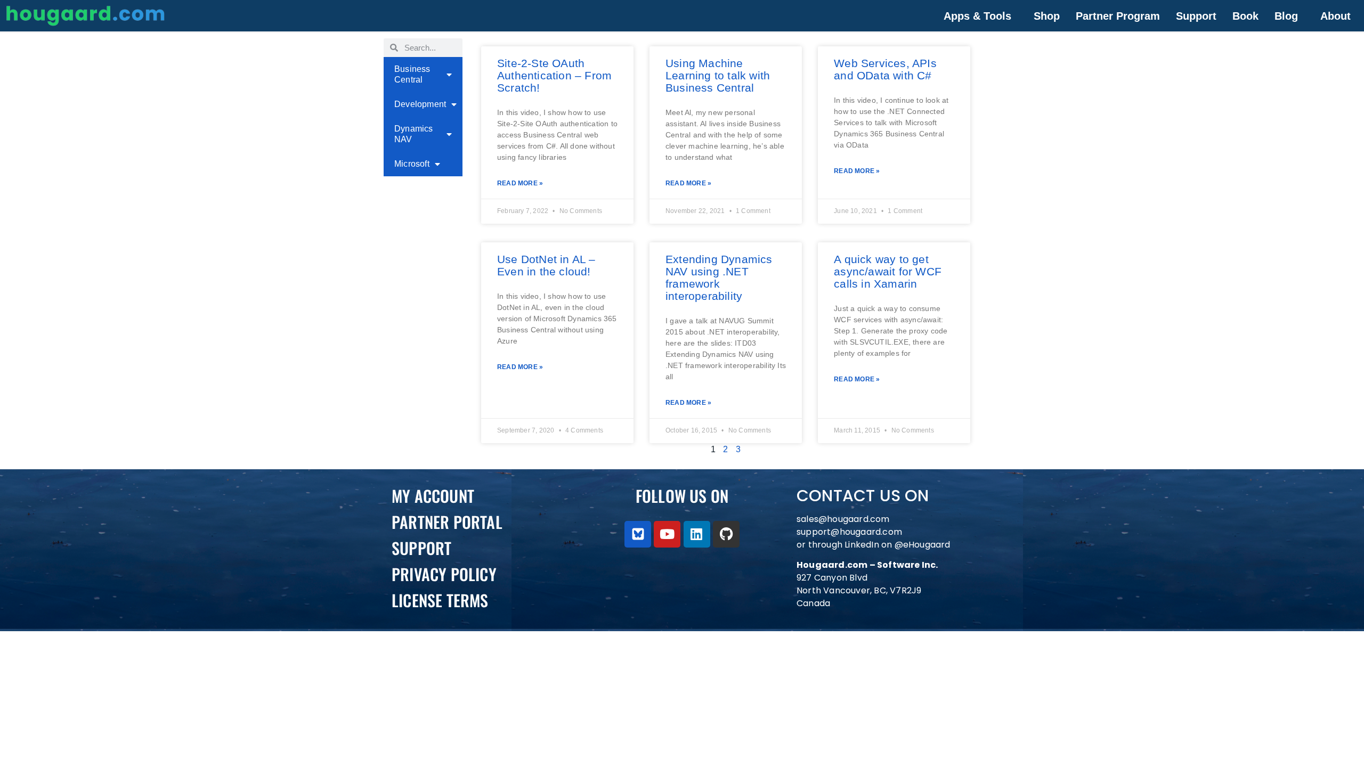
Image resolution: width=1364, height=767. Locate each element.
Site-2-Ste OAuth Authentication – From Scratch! (554, 75)
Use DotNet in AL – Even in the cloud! (546, 265)
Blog (1286, 16)
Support (1196, 16)
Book (1245, 16)
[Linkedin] (697, 534)
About (1335, 16)
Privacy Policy (444, 574)
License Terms (440, 600)
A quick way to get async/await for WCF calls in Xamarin (887, 271)
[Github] (726, 534)
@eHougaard (923, 544)
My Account (433, 496)
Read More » (520, 183)
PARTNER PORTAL (447, 522)
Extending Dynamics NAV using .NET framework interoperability (719, 277)
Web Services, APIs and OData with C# (885, 69)
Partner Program (1118, 16)
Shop (1047, 16)
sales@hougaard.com (844, 519)
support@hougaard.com (849, 532)
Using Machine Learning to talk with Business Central (717, 75)
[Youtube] (667, 534)
